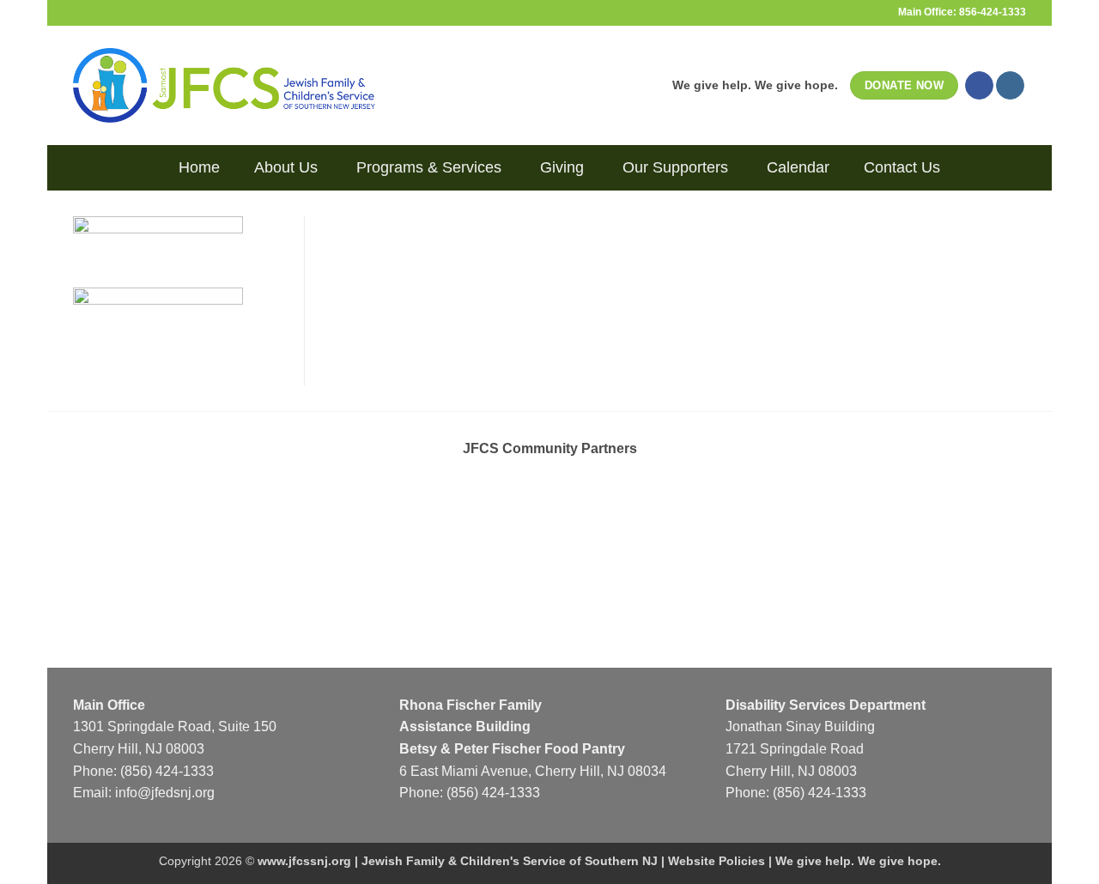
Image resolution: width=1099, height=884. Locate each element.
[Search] (148, 167)
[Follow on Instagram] (1010, 85)
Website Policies (716, 861)
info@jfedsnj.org (165, 792)
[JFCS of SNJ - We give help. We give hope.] (224, 85)
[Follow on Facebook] (979, 85)
